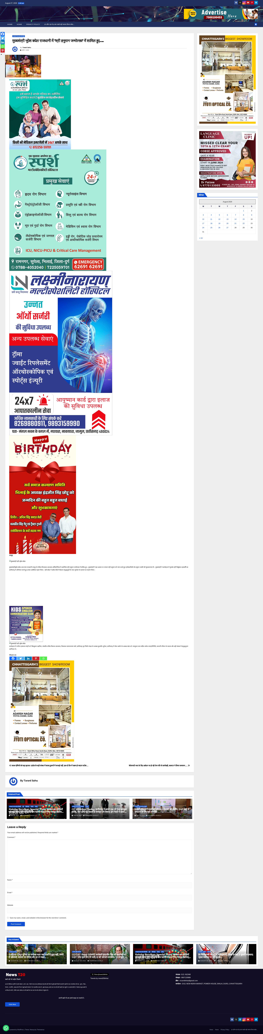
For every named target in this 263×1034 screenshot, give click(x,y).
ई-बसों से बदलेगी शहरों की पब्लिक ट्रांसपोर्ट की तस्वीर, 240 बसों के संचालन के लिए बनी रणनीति (162, 810)
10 (203, 219)
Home (9, 24)
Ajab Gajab (12, 951)
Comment (11, 837)
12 (219, 219)
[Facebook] (13, 658)
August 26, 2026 (17, 961)
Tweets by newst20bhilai (99, 978)
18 (211, 223)
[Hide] (1, 54)
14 (235, 219)
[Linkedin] (28, 658)
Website (10, 905)
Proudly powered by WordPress (14, 1029)
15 (244, 219)
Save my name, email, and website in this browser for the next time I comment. (38, 918)
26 (219, 228)
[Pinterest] (35, 658)
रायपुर (36, 806)
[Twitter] (20, 658)
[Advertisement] (71, 588)
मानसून (87, 806)
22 (244, 223)
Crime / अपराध (202, 951)
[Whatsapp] (43, 658)
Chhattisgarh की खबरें (18, 36)
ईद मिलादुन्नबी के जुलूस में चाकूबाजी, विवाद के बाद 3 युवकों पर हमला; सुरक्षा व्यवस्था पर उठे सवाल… (225, 956)
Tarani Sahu (26, 47)
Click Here (12, 1004)
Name (10, 880)
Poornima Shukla (29, 815)
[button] (6, 1028)
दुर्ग (23, 806)
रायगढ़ (32, 806)
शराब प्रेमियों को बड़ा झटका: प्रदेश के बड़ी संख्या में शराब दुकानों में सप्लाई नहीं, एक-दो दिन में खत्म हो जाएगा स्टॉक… (49, 765)
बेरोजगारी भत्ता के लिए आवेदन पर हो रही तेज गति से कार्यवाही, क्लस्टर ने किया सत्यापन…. (158, 765)
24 (203, 228)
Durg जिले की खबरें (77, 951)
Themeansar (40, 1029)
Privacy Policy (33, 24)
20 (227, 223)
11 (211, 219)
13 (227, 219)
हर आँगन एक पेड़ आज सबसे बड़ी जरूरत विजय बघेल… (59, 24)
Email (9, 892)
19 (219, 223)
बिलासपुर (27, 806)
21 (235, 223)
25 (211, 228)
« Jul (201, 238)
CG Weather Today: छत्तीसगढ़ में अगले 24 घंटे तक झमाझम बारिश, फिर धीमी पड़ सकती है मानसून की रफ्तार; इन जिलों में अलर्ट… (99, 810)
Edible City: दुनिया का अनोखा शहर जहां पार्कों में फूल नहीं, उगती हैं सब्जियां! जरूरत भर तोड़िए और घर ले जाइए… (36, 956)
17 (203, 223)
